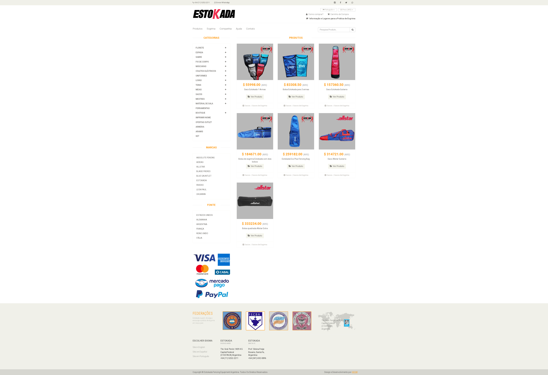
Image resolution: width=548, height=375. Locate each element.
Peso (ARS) (347, 10)
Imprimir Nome (203, 117)
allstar (200, 167)
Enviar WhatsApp (222, 3)
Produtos (198, 28)
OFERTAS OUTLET (204, 122)
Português (328, 10)
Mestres (200, 99)
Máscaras (201, 66)
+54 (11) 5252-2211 (202, 3)
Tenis (198, 85)
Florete (200, 48)
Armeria (200, 127)
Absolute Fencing (205, 157)
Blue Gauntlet (203, 176)
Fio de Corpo (202, 62)
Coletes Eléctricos (206, 71)
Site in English (199, 347)
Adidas (200, 162)
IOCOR (354, 372)
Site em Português (201, 356)
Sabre (199, 57)
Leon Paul (201, 189)
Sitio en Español (200, 352)
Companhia (226, 28)
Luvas (199, 80)
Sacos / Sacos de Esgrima (256, 106)
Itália (199, 238)
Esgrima (211, 28)
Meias (199, 89)
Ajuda (239, 28)
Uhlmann (201, 194)
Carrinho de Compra (339, 14)
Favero (200, 185)
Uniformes (201, 76)
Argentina (201, 224)
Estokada (201, 180)
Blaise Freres (203, 171)
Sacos (199, 94)
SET (197, 136)
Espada (199, 52)
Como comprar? (315, 14)
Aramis (199, 131)
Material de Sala (204, 103)
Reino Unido (202, 233)
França (200, 229)
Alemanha (201, 220)
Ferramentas (203, 108)
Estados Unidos (204, 215)
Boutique (200, 113)
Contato (250, 28)
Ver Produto (256, 96)
